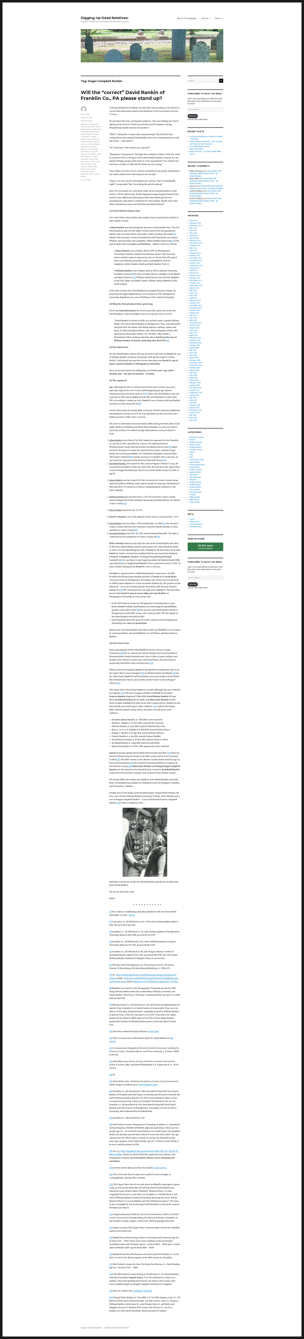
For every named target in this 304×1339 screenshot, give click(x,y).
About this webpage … (187, 18)
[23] (118, 683)
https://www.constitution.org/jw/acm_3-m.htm (155, 981)
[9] (170, 447)
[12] (125, 503)
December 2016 (196, 410)
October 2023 (195, 263)
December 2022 (196, 280)
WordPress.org (195, 527)
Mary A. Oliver (90, 161)
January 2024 (195, 256)
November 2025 (196, 226)
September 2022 (196, 285)
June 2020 (193, 330)
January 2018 (195, 385)
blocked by (208, 547)
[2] (172, 241)
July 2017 (193, 398)
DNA (191, 457)
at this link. (153, 1031)
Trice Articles (195, 490)
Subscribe (193, 116)
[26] (169, 753)
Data (191, 455)
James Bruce (86, 147)
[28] (132, 763)
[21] (142, 673)
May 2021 (193, 320)
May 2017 (193, 403)
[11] (164, 460)
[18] (138, 610)
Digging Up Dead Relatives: (104, 18)
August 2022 (194, 288)
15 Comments (86, 180)
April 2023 (194, 270)
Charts (217, 18)
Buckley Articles (196, 442)
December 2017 (195, 388)
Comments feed (196, 524)
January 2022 (195, 303)
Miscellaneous (195, 477)
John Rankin (91, 154)
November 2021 (196, 308)
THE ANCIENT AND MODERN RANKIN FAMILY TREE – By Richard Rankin (205, 173)
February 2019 (195, 360)
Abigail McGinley (87, 124)
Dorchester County (197, 460)
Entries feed (194, 522)
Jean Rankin (85, 151)
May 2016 (193, 420)
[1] (175, 234)
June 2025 (193, 231)
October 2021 (195, 310)
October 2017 (194, 390)
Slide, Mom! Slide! (196, 149)
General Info (195, 467)
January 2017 (194, 408)
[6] (168, 340)
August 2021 (194, 313)
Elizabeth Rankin (93, 142)
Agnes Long (96, 129)
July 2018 (193, 373)
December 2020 (196, 323)
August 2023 (194, 268)
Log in (192, 519)
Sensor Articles (195, 487)
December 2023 (196, 258)
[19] (122, 653)
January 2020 (195, 340)
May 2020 (193, 333)
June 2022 (193, 293)
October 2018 (195, 368)
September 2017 (196, 393)
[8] (140, 404)
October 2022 (195, 283)
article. (131, 915)
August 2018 (194, 370)
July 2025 (193, 228)
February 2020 (195, 338)
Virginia (193, 495)
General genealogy (197, 465)
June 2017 (193, 400)
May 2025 (193, 233)
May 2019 (193, 355)
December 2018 (196, 363)
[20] (151, 663)
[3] (167, 264)
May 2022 (193, 295)
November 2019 (195, 343)
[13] (164, 523)
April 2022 (194, 298)
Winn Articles (195, 502)
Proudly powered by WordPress (116, 1328)
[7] (146, 394)
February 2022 (195, 300)
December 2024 (196, 243)
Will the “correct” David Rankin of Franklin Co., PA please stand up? (123, 95)
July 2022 (193, 290)
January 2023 (195, 278)
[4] (131, 274)
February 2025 (195, 241)
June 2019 (193, 353)
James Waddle (92, 149)
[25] (155, 706)
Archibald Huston (87, 132)
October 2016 (195, 413)
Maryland (193, 475)
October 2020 (195, 325)
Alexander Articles (197, 437)
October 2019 (195, 345)
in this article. (160, 1168)
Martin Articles (195, 472)
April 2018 (193, 378)
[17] (120, 590)
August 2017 (194, 395)
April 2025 (193, 236)
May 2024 (193, 251)
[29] (130, 766)
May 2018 (193, 375)
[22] (174, 673)
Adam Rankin (96, 127)
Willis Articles (195, 497)
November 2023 (196, 261)
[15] (158, 537)
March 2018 (194, 380)
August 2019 (194, 348)
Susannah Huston (87, 174)
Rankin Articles (86, 121)
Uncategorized (195, 492)
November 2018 (196, 365)
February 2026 (195, 223)
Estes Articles (195, 462)
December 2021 (196, 305)
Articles (205, 18)
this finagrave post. (148, 1084)
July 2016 (193, 415)
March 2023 (194, 273)
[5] (134, 277)
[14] (136, 530)
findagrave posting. (142, 1291)
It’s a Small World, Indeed (199, 146)
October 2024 (195, 246)
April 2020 (194, 335)
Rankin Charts (195, 485)
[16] (120, 560)
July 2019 (193, 350)
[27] (118, 759)
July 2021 (193, 315)
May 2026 (193, 221)
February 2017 (195, 405)
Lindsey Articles (196, 470)
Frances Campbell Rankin (90, 144)
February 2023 (195, 275)
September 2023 (196, 265)
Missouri (193, 480)
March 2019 (194, 358)
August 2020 (194, 328)
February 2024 (195, 253)
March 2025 (194, 238)
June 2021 (193, 318)
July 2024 (193, 248)
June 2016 (193, 418)
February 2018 (195, 383)
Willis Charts (194, 500)
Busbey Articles (196, 447)
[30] (119, 803)
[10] (131, 457)
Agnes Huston (86, 129)
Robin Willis (85, 114)
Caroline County (196, 450)
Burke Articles (195, 445)
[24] (122, 693)
